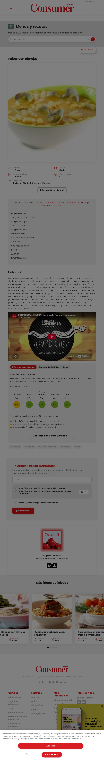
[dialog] (52, 745)
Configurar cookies (30, 754)
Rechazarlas (51, 754)
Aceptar (50, 746)
